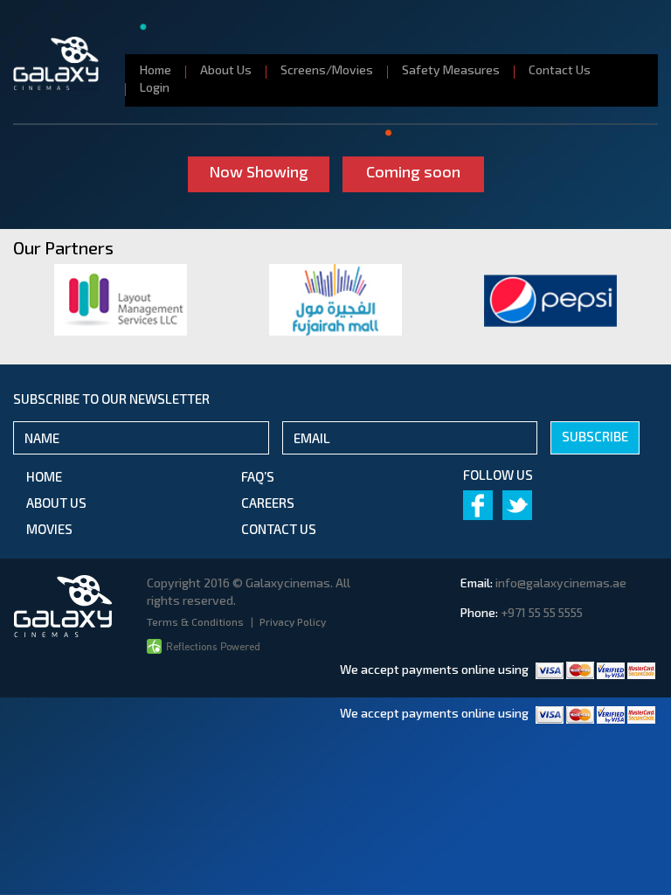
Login (154, 87)
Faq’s (257, 476)
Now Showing (258, 171)
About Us (226, 69)
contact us (278, 529)
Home (155, 69)
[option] (120, 300)
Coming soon (413, 171)
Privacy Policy (292, 621)
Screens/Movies (326, 69)
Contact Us (560, 69)
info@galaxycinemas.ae (560, 582)
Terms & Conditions (196, 621)
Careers (267, 502)
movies (49, 529)
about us (56, 502)
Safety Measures (451, 69)
